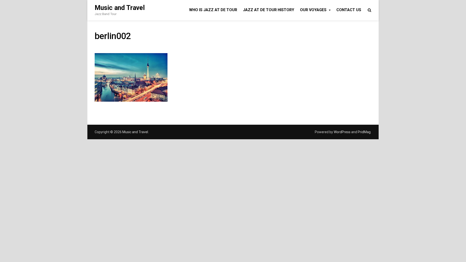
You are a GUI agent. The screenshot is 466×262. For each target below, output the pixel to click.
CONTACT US (348, 10)
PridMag (364, 132)
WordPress (342, 132)
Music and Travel (120, 8)
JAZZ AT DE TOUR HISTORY (268, 10)
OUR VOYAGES (313, 10)
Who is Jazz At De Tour (213, 10)
